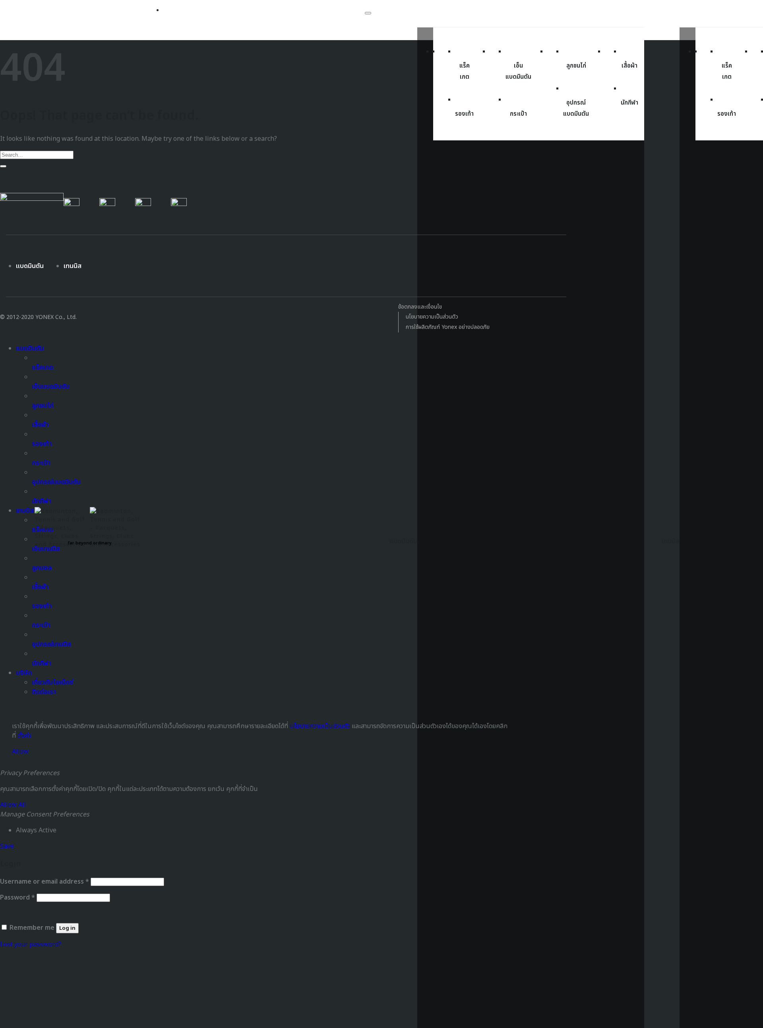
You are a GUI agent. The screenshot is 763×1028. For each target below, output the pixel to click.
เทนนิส (72, 266)
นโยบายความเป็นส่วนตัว (432, 317)
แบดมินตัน (30, 266)
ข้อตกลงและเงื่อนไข (420, 307)
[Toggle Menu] (368, 13)
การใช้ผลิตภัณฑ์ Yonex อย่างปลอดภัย (448, 327)
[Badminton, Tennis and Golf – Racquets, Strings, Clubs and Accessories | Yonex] (90, 525)
